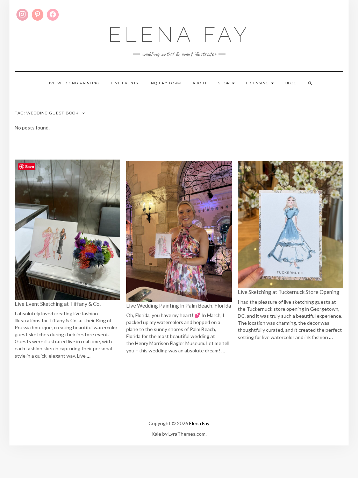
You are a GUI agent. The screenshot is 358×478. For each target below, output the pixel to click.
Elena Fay (179, 34)
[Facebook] (52, 14)
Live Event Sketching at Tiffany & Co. (58, 304)
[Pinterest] (37, 14)
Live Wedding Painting (73, 83)
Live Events (124, 83)
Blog (291, 83)
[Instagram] (22, 14)
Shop (224, 83)
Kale (156, 434)
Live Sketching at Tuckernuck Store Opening (288, 292)
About (200, 83)
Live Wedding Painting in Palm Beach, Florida (178, 305)
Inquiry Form (165, 83)
